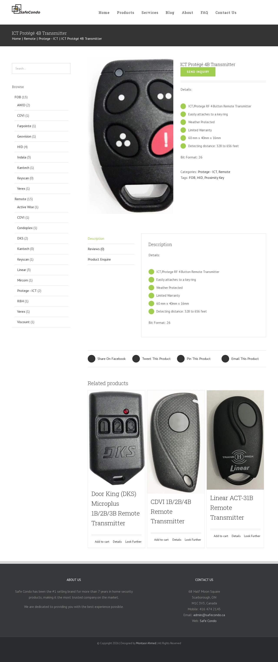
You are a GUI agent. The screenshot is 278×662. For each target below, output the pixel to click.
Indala (21, 157)
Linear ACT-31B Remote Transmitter (231, 507)
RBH (20, 301)
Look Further (133, 542)
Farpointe (24, 126)
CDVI (21, 115)
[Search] (257, 12)
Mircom (22, 280)
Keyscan (23, 178)
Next (170, 135)
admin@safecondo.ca (209, 615)
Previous (91, 135)
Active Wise (25, 207)
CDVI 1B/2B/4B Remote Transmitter (171, 511)
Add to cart (102, 542)
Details (117, 542)
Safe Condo (208, 621)
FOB (192, 177)
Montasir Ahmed (146, 643)
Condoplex (25, 228)
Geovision (24, 136)
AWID (21, 105)
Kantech (23, 167)
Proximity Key (214, 177)
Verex (21, 188)
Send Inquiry (198, 72)
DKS (20, 238)
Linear (21, 270)
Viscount (23, 322)
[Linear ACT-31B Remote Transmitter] (235, 440)
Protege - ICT (207, 172)
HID (200, 177)
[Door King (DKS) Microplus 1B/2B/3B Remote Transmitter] (116, 438)
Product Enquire (99, 259)
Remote (224, 172)
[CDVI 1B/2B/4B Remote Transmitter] (175, 442)
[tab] (111, 259)
